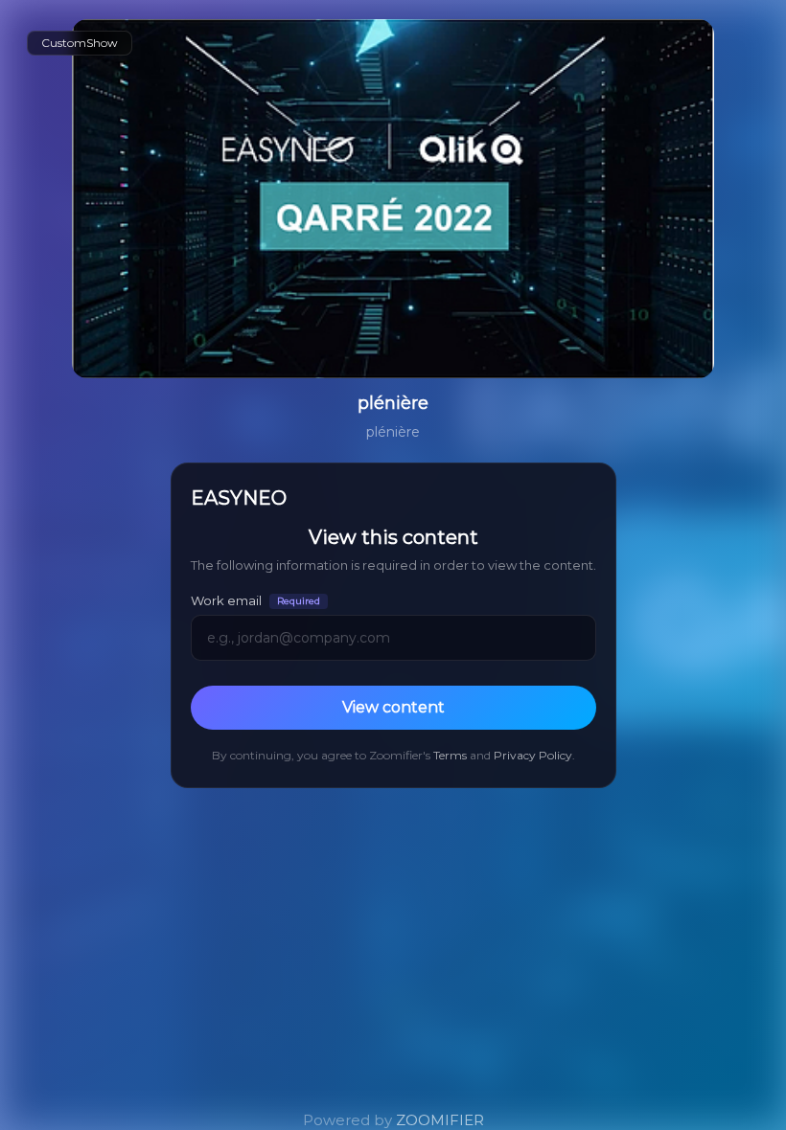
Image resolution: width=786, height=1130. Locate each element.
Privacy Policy (533, 755)
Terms (450, 755)
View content (393, 707)
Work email (255, 601)
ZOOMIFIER (440, 1120)
